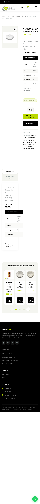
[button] (15, 29)
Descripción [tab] (10, 171)
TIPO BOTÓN (10, 16)
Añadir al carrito (30, 116)
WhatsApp (7, 392)
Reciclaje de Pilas (7, 364)
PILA (36, 143)
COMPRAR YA (30, 123)
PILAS (24, 147)
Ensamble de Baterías (8, 357)
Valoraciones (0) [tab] (10, 177)
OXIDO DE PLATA (28, 143)
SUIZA (33, 149)
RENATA (30, 147)
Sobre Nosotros (6, 374)
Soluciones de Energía (9, 354)
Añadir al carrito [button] (10, 300)
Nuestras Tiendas (9, 398)
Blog (3, 377)
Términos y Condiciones (18, 409)
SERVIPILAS (26, 149)
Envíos (30, 409)
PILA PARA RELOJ (28, 145)
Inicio (3, 16)
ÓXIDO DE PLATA (21, 16)
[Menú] (36, 7)
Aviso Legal (5, 409)
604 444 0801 (8, 388)
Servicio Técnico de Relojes (10, 360)
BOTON (31, 140)
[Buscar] (22, 7)
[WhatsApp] (35, 499)
